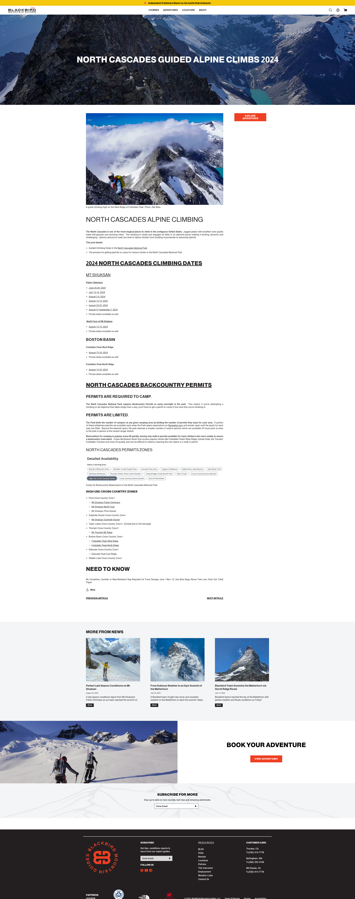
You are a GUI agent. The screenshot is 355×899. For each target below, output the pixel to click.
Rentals (202, 856)
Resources (206, 843)
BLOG (201, 849)
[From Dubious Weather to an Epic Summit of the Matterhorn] (177, 659)
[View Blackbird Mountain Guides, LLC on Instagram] (141, 870)
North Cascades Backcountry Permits (149, 385)
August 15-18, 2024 (98, 352)
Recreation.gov (175, 425)
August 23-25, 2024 (98, 305)
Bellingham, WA (254, 858)
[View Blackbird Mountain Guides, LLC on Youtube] (146, 870)
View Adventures (266, 758)
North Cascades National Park (132, 248)
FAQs (201, 853)
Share (92, 590)
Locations (203, 860)
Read (90, 705)
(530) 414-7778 (256, 852)
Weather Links (205, 875)
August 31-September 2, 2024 (103, 309)
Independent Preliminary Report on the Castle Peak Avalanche (179, 3)
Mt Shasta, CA (253, 868)
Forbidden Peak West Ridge (105, 541)
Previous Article (97, 598)
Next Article (215, 598)
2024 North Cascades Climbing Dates (144, 263)
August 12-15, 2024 (98, 301)
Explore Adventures (250, 117)
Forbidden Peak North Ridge (105, 545)
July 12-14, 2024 (97, 292)
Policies (202, 864)
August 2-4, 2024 (97, 296)
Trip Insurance (205, 868)
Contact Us (203, 879)
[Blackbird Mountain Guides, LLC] (22, 10)
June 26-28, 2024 (97, 288)
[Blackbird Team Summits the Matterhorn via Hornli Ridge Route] (242, 659)
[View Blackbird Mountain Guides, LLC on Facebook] (150, 870)
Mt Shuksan (98, 275)
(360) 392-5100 (256, 862)
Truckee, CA (252, 848)
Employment (204, 871)
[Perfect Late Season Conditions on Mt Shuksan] (113, 659)
